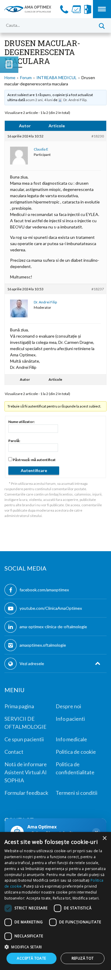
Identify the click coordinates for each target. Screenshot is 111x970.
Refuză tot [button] (83, 958)
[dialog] (55, 901)
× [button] (104, 838)
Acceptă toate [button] (31, 958)
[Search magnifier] (101, 25)
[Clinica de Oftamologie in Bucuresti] (27, 9)
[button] (55, 946)
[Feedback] (9, 65)
